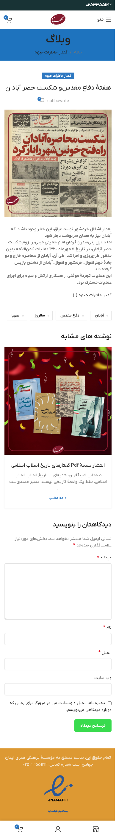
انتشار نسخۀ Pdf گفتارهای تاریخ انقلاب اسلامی (58, 466)
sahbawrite (58, 101)
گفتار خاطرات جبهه (51, 52)
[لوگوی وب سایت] (58, 19)
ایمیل (105, 653)
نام (107, 627)
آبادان (99, 315)
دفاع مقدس (69, 315)
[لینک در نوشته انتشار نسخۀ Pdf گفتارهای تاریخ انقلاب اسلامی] (58, 401)
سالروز (40, 315)
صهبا (15, 315)
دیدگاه (104, 558)
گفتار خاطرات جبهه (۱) (92, 295)
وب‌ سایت (103, 678)
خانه (78, 52)
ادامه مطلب (58, 498)
